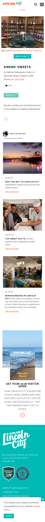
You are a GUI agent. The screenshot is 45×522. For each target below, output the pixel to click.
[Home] (11, 4)
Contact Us (10, 492)
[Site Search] (36, 4)
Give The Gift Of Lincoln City (22, 182)
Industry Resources (15, 496)
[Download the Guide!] (22, 415)
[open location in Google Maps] (22, 51)
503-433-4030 (17, 79)
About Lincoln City (15, 488)
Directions (21, 56)
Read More (12, 192)
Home (23, 10)
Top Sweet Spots (15, 239)
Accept (9, 516)
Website (10, 95)
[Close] (43, 499)
